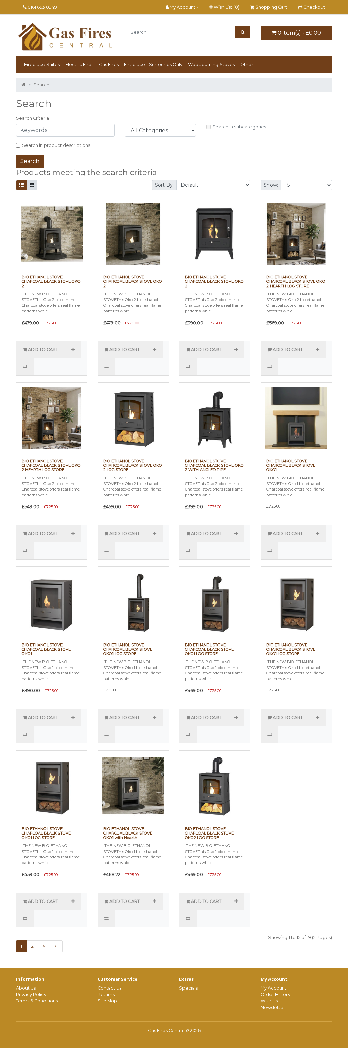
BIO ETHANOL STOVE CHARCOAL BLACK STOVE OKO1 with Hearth (127, 833)
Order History (275, 994)
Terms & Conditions (37, 1000)
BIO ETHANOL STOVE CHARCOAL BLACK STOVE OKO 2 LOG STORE (132, 466)
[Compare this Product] (25, 366)
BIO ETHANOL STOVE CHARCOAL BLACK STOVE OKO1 (290, 466)
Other (246, 64)
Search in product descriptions (56, 145)
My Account (273, 988)
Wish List (270, 1000)
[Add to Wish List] (73, 349)
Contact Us (109, 988)
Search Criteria (32, 118)
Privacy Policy (31, 994)
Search (41, 84)
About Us (26, 988)
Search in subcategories (239, 127)
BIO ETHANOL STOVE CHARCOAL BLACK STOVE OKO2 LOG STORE (209, 833)
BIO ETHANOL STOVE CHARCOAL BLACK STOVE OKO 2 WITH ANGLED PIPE (214, 466)
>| (56, 946)
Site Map (107, 1000)
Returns (106, 994)
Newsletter (273, 1007)
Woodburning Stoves (211, 64)
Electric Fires (79, 64)
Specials (188, 988)
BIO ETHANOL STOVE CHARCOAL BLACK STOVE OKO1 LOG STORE (127, 649)
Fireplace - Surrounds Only (153, 64)
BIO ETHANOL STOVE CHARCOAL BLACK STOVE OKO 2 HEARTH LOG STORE (295, 282)
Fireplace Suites (42, 64)
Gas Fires (109, 64)
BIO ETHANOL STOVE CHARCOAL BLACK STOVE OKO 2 (51, 282)
